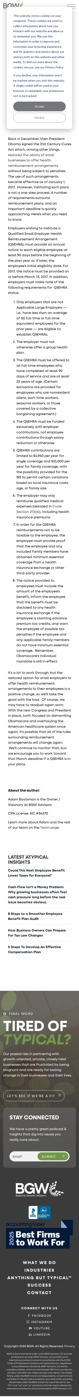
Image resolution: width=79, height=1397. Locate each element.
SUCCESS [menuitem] (40, 1285)
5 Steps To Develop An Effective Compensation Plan (34, 949)
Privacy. (69, 1346)
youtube (41, 1328)
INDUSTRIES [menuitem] (39, 1270)
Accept (39, 106)
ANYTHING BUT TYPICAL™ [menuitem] (39, 1277)
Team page (49, 827)
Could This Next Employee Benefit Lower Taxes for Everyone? (36, 873)
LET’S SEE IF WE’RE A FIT (31, 1096)
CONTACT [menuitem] (39, 1292)
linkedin (41, 1334)
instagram (41, 1322)
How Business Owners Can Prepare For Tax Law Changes (37, 933)
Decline (39, 117)
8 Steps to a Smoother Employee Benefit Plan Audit (35, 916)
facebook (42, 1315)
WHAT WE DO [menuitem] (39, 1262)
